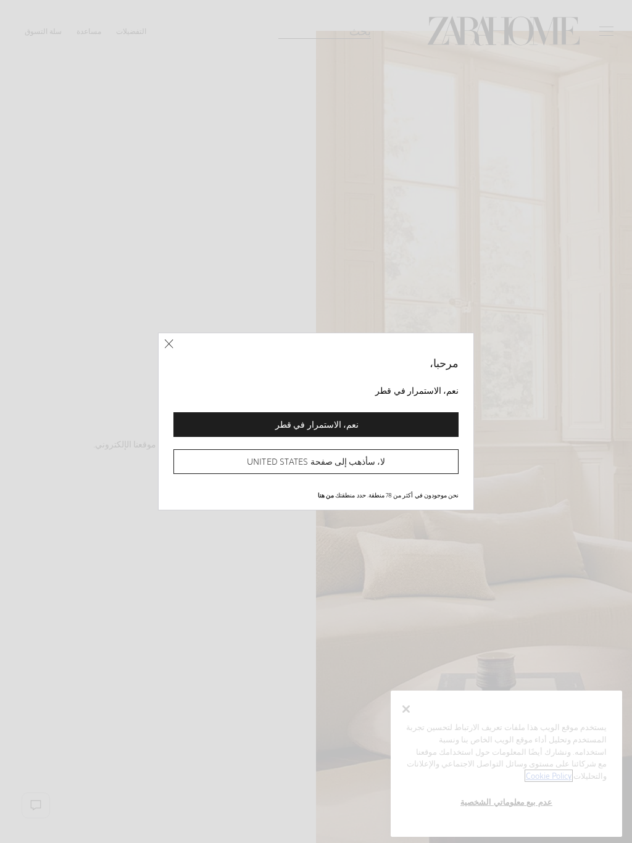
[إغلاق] (169, 344)
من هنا (326, 495)
